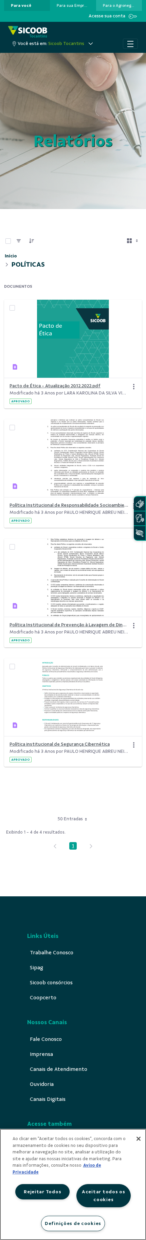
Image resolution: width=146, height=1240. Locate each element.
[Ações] (133, 386)
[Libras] (139, 504)
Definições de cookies (73, 1223)
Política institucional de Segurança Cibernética (60, 744)
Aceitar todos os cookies (103, 1195)
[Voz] (139, 518)
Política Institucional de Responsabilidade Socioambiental (69, 505)
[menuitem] (21, 5)
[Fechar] (138, 1138)
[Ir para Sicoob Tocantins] (27, 32)
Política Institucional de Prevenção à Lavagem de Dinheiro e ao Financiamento (69, 624)
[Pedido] (31, 241)
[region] (73, 1184)
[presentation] (27, 5)
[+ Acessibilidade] (139, 533)
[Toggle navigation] (130, 44)
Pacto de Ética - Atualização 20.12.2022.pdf (55, 385)
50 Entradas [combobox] (70, 818)
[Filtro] (18, 241)
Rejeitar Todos (42, 1191)
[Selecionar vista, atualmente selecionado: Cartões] (133, 241)
